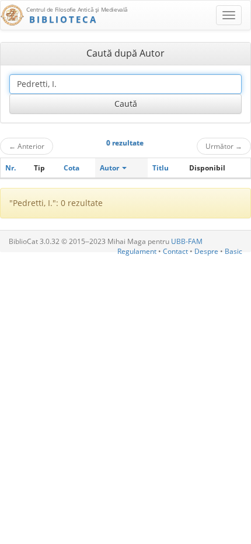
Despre (206, 251)
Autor (110, 168)
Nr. (10, 168)
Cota (71, 168)
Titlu (160, 168)
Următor (223, 146)
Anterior (26, 146)
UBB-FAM (187, 241)
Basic (233, 251)
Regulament (136, 251)
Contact (175, 251)
